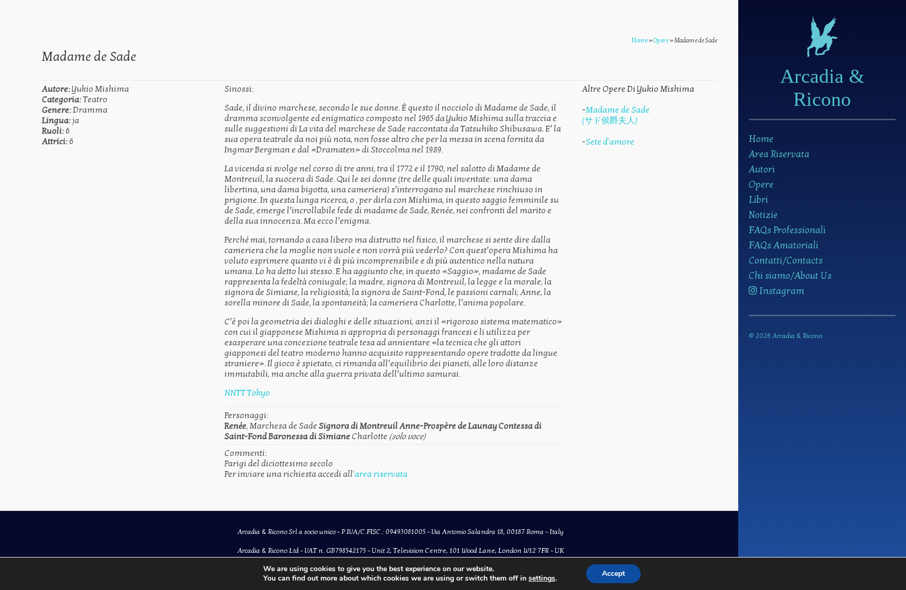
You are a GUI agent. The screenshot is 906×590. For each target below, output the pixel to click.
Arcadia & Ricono (822, 87)
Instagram (780, 291)
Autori (762, 169)
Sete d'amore (610, 142)
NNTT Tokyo (247, 393)
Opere (761, 184)
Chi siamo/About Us (790, 275)
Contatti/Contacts (786, 260)
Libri (758, 199)
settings (541, 578)
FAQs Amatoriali (783, 245)
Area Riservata (779, 154)
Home (761, 139)
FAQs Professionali (787, 230)
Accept (613, 573)
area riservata (380, 474)
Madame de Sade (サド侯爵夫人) (616, 115)
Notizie (763, 215)
